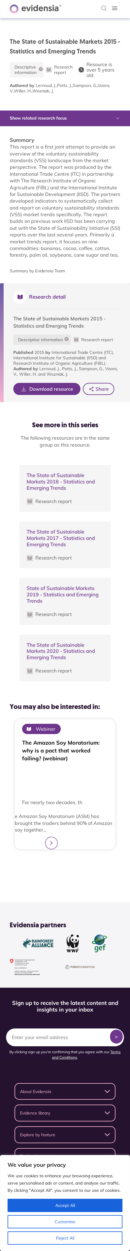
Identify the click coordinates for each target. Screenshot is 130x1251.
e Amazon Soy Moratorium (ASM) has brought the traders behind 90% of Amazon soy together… (63, 823)
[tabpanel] (65, 784)
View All (62, 879)
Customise (65, 1221)
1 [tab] (55, 864)
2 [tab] (62, 864)
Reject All (65, 1238)
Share (102, 389)
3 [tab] (68, 864)
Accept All (65, 1205)
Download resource (51, 389)
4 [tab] (74, 864)
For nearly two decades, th (52, 802)
